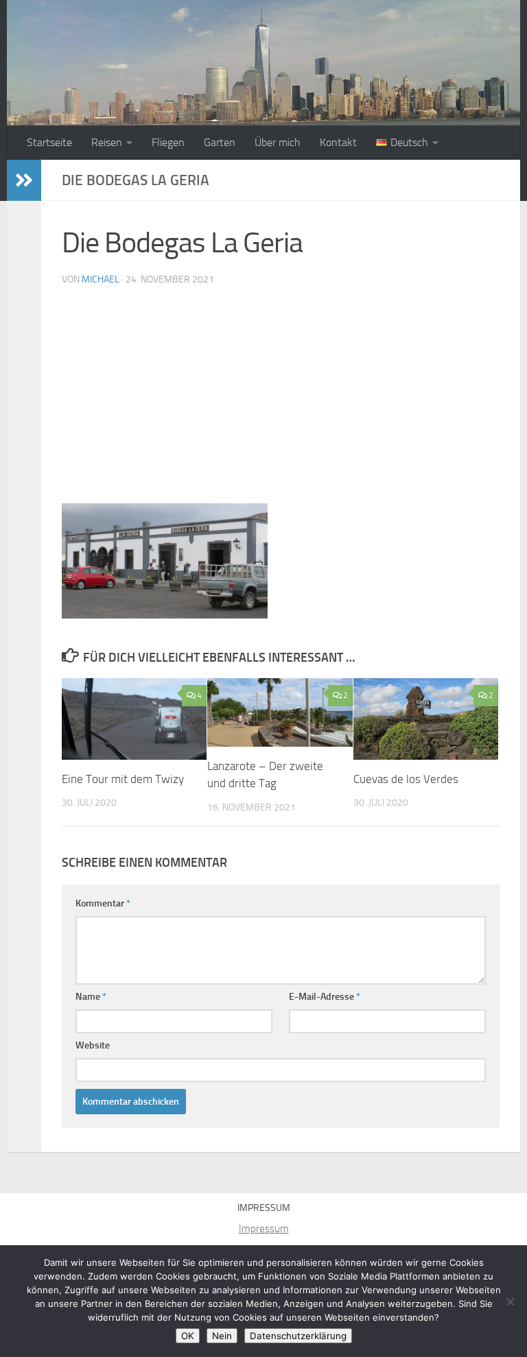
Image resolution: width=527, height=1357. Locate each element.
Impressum (264, 1229)
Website (92, 1045)
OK (187, 1335)
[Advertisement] (281, 400)
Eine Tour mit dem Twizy (123, 779)
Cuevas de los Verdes (405, 779)
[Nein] (510, 1301)
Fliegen (168, 142)
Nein (222, 1335)
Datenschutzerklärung (298, 1335)
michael (100, 279)
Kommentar (102, 903)
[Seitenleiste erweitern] (24, 180)
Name (90, 996)
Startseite (49, 142)
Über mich (278, 142)
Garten (219, 142)
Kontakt (338, 142)
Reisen (106, 142)
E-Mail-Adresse (324, 996)
